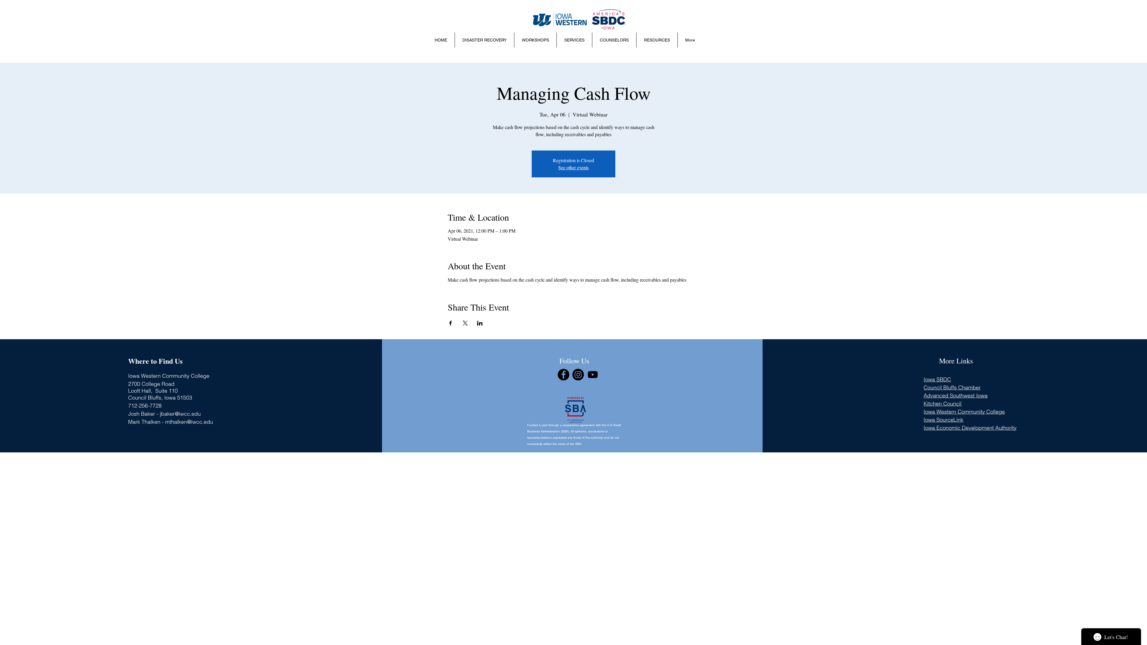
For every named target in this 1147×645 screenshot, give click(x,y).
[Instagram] (578, 374)
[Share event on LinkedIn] (480, 323)
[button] (535, 40)
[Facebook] (563, 374)
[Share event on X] (465, 323)
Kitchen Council (943, 403)
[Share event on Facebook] (450, 323)
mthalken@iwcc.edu (189, 421)
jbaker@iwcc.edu (180, 413)
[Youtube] (593, 374)
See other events (573, 167)
